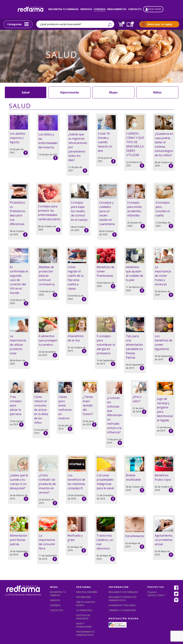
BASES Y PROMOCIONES (84, 625)
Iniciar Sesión (154, 9)
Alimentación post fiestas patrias (18, 540)
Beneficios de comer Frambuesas (105, 271)
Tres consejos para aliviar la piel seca (16, 405)
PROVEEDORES (83, 597)
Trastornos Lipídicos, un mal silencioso (105, 542)
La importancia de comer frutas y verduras (163, 275)
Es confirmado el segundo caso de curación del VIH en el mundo (19, 280)
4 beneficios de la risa (76, 338)
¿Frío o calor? (137, 399)
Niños (157, 92)
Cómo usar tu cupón (159, 24)
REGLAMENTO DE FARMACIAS (123, 592)
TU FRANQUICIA (84, 610)
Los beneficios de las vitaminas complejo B (76, 481)
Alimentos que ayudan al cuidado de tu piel (134, 273)
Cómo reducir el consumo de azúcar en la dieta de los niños (41, 410)
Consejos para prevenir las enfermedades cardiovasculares (49, 212)
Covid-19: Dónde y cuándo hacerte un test (105, 142)
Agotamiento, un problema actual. (164, 540)
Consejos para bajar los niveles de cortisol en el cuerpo (79, 211)
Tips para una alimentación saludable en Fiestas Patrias (134, 346)
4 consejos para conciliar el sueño (162, 209)
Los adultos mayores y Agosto (17, 138)
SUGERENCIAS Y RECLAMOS (122, 605)
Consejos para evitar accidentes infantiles (134, 209)
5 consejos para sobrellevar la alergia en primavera (106, 344)
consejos (100, 9)
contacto (135, 9)
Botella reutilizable (133, 477)
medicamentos (116, 9)
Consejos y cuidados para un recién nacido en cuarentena (107, 213)
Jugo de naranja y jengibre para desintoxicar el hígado (165, 409)
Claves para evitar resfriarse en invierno (65, 407)
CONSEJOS (55, 605)
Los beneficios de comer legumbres (163, 342)
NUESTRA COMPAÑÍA (86, 592)
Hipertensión (69, 92)
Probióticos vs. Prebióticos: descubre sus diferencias (18, 213)
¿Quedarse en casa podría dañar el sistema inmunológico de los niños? (164, 144)
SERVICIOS (55, 600)
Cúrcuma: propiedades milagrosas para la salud (105, 481)
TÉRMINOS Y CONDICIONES (122, 610)
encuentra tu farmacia (63, 9)
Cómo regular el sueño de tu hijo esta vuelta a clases (76, 277)
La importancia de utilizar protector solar (18, 344)
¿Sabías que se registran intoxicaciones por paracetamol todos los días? (77, 147)
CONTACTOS (56, 610)
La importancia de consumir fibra (47, 542)
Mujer (113, 92)
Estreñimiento (134, 536)
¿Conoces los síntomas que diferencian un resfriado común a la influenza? (114, 415)
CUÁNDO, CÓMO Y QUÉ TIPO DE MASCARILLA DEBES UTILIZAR (135, 144)
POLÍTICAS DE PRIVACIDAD (83, 617)
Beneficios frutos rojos (163, 477)
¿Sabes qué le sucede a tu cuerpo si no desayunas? (19, 481)
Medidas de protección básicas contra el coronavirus (47, 275)
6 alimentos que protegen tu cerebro (48, 340)
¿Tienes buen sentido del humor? (88, 405)
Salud (25, 92)
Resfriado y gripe (75, 538)
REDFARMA (83, 587)
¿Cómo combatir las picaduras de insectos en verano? (47, 483)
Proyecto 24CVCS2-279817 (156, 594)
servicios (86, 9)
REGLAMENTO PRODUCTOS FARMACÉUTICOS (122, 599)
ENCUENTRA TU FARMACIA (58, 594)
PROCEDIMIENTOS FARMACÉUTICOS (85, 633)
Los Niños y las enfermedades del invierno (48, 140)
